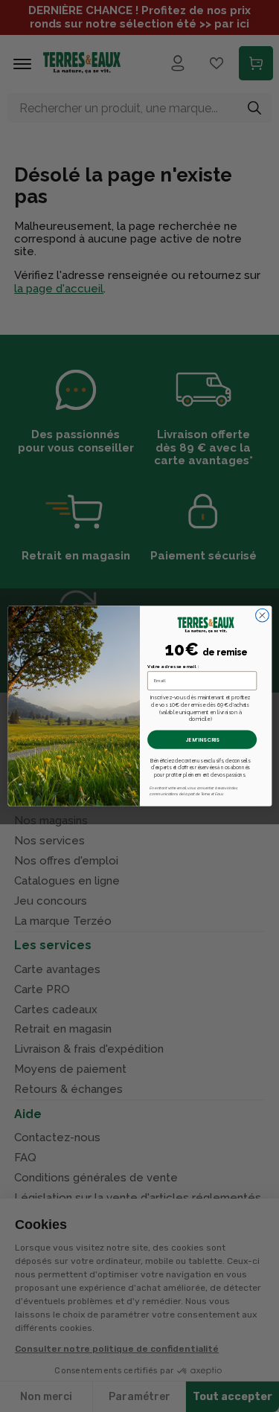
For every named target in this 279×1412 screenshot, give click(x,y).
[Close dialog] (262, 615)
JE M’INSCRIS (202, 739)
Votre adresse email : (173, 666)
